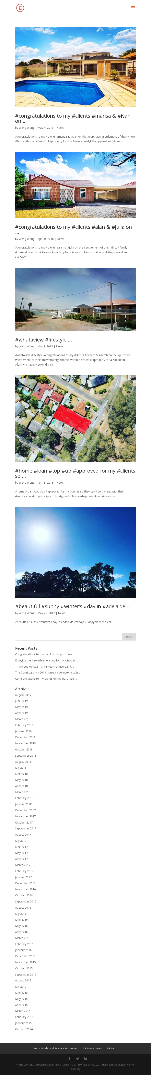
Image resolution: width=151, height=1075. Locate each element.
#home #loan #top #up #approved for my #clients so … (75, 473)
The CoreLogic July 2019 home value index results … (48, 672)
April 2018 (21, 786)
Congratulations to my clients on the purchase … (46, 678)
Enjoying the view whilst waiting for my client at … (46, 660)
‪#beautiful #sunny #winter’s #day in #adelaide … (73, 606)
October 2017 (24, 822)
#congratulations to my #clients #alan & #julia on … (73, 229)
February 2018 (24, 798)
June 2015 (21, 992)
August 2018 (23, 762)
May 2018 (21, 780)
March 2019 (22, 719)
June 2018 (21, 774)
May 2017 (21, 853)
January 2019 (23, 731)
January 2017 (23, 877)
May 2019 (21, 707)
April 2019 (21, 713)
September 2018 (25, 755)
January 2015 (23, 1023)
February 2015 (24, 1017)
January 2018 (23, 804)
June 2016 (21, 919)
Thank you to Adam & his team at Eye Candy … (45, 666)
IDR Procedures (92, 1048)
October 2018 (24, 749)
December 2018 (25, 737)
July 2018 (21, 767)
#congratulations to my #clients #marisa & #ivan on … (73, 118)
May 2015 (21, 999)
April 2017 (21, 859)
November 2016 (25, 889)
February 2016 (24, 944)
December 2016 (25, 883)
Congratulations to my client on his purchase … (45, 654)
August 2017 (23, 834)
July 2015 (21, 986)
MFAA (110, 1048)
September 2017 (25, 828)
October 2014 (24, 1029)
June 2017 (21, 847)
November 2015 (25, 962)
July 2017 (21, 840)
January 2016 (23, 950)
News (60, 127)
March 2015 (22, 1011)
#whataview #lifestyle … (43, 339)
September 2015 (25, 974)
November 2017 (25, 816)
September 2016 (25, 901)
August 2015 (23, 980)
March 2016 (22, 938)
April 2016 (21, 932)
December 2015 (25, 956)
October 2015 (24, 968)
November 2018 (25, 743)
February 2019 (24, 725)
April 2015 (21, 1005)
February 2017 (24, 871)
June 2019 (21, 701)
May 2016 (21, 926)
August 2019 (23, 695)
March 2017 (22, 865)
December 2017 (25, 810)
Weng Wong (26, 127)
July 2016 (21, 914)
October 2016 (24, 895)
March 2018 (22, 792)
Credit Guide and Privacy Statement (55, 1048)
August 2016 (23, 907)
